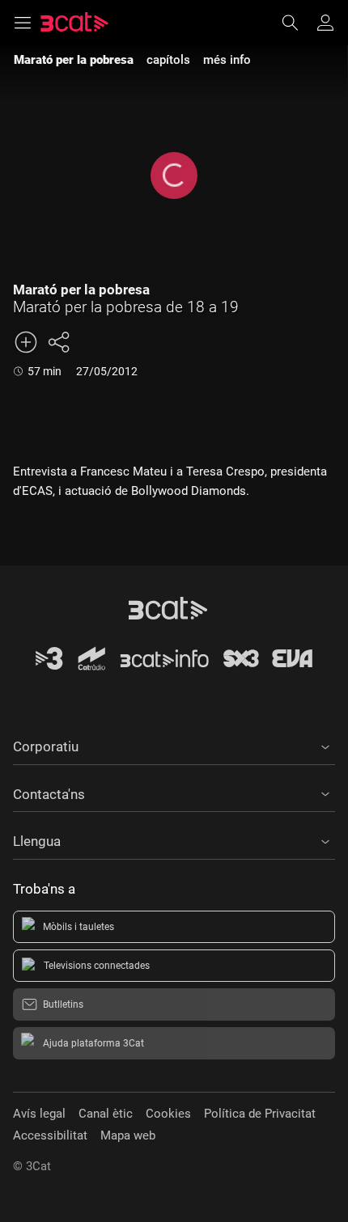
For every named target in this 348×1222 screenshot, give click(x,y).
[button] (174, 744)
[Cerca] (298, 22)
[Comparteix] (58, 342)
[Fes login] (325, 22)
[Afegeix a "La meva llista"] (26, 342)
